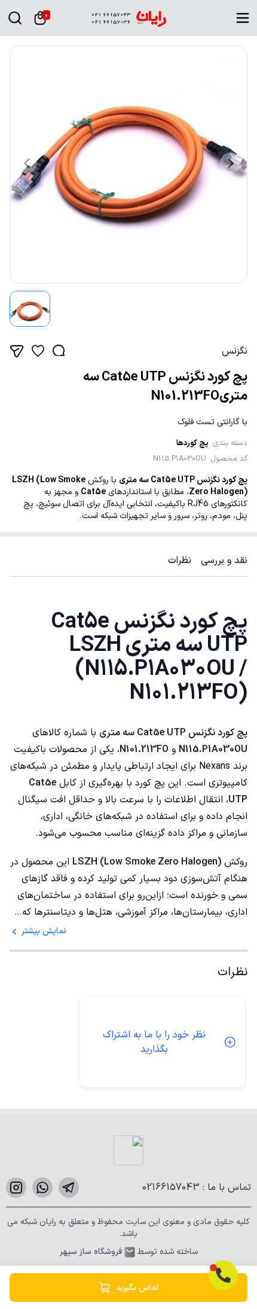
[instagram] (16, 1187)
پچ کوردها (192, 443)
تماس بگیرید (137, 1287)
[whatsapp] (42, 1187)
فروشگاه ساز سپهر (91, 1252)
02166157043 (172, 1187)
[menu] (242, 18)
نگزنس (234, 351)
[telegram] (69, 1187)
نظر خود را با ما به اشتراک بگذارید (154, 1042)
